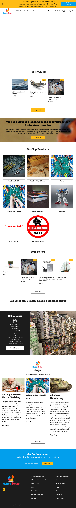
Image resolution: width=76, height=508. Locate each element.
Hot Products (38, 72)
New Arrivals (28, 11)
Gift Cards (57, 11)
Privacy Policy (60, 498)
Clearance (50, 11)
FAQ (63, 11)
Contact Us (59, 480)
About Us (59, 495)
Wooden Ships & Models (38, 480)
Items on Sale (42, 11)
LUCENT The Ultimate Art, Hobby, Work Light (55, 98)
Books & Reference (37, 495)
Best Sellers (37, 252)
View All (38, 110)
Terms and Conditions (62, 476)
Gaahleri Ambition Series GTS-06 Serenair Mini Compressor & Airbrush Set (47, 278)
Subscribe (47, 463)
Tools (32, 487)
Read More (5, 425)
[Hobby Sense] (7, 11)
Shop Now (38, 38)
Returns (58, 491)
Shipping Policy (60, 484)
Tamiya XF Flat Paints (8, 272)
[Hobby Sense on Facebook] (2, 4)
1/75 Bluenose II (61, 277)
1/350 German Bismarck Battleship (18, 93)
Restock (35, 11)
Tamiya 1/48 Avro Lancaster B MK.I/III (38, 93)
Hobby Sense (8, 505)
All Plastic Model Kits (37, 476)
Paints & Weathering (37, 491)
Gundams (34, 498)
